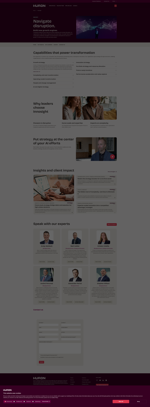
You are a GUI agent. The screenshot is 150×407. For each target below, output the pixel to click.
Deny (138, 401)
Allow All (121, 401)
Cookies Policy (54, 397)
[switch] (8, 401)
